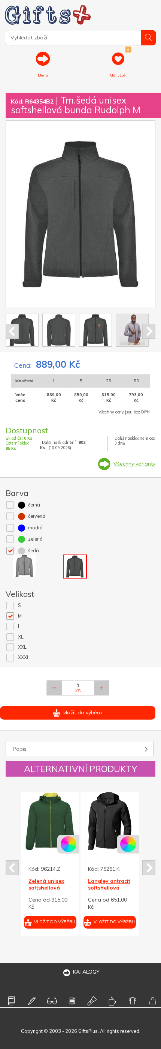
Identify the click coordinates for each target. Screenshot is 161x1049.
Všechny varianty (134, 463)
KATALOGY (86, 971)
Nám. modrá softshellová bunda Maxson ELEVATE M (131, 891)
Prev (12, 331)
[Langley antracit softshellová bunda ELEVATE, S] (74, 821)
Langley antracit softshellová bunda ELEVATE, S (74, 891)
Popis (20, 748)
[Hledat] (148, 37)
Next (148, 331)
